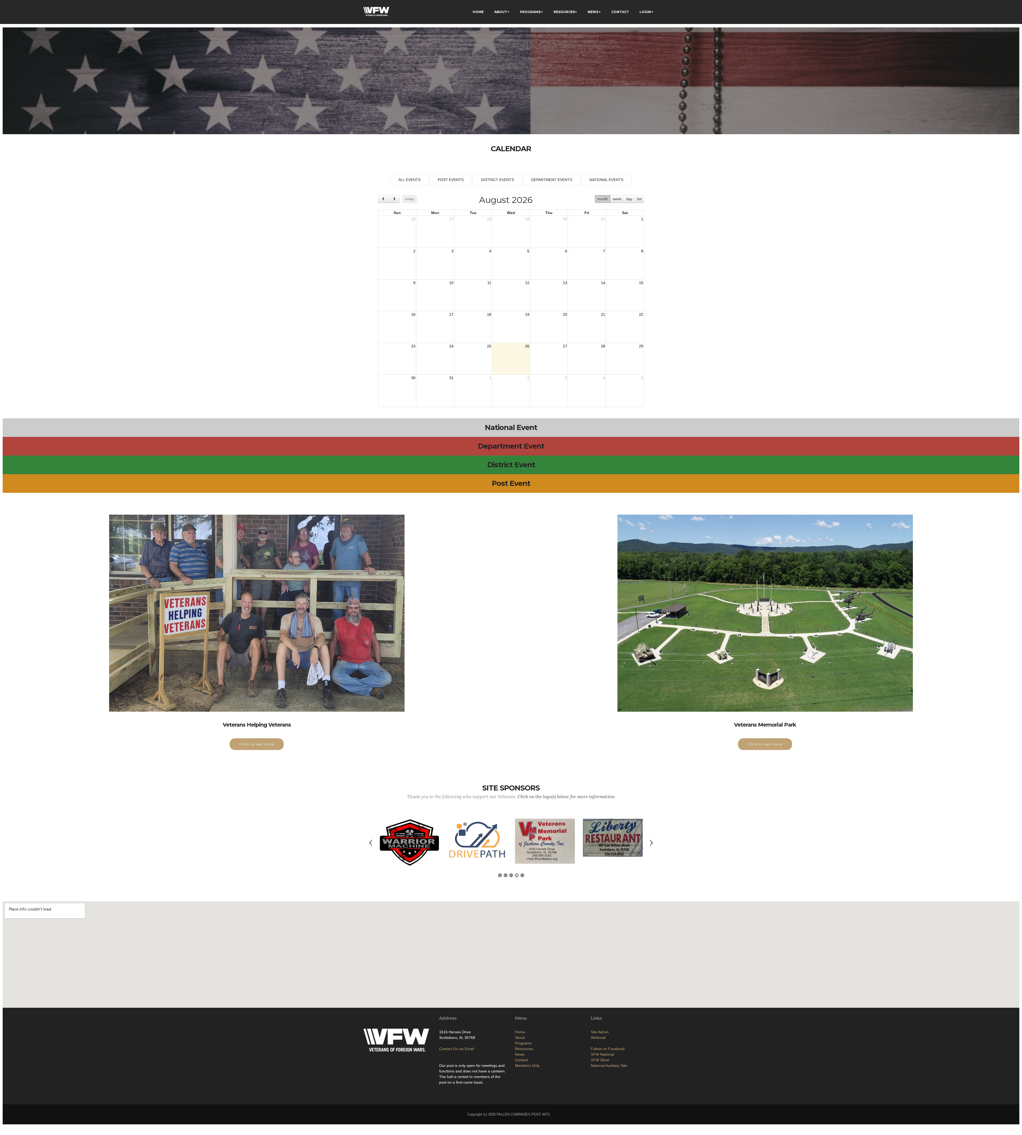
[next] (394, 199)
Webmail (598, 1035)
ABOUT (500, 12)
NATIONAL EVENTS (606, 180)
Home (520, 1030)
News (519, 1052)
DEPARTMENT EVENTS (551, 180)
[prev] (383, 199)
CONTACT (620, 12)
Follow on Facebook (608, 1046)
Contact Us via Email (456, 1046)
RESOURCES (564, 12)
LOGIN (645, 12)
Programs (523, 1041)
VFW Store (600, 1058)
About (520, 1035)
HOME (478, 12)
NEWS (593, 12)
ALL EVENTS (409, 180)
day (629, 199)
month (602, 199)
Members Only (527, 1063)
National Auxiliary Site (609, 1063)
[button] (370, 841)
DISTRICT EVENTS (497, 180)
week (617, 199)
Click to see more (256, 744)
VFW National (602, 1052)
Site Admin (600, 1030)
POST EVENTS (451, 180)
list (639, 199)
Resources (524, 1046)
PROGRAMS (530, 12)
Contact (521, 1058)
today (409, 199)
